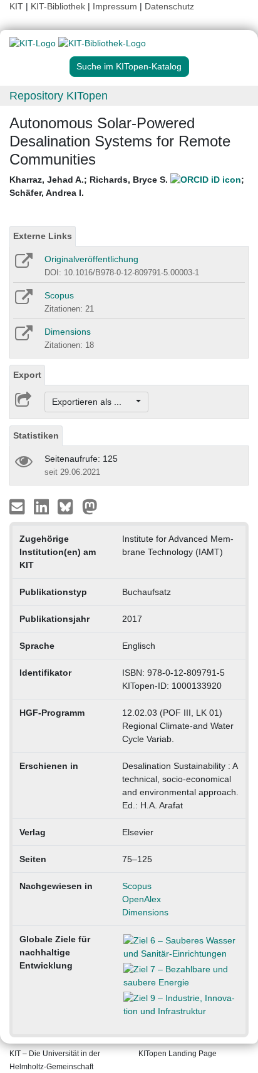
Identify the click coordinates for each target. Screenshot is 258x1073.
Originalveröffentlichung (91, 259)
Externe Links (42, 236)
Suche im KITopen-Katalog (129, 66)
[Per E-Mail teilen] (18, 506)
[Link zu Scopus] (23, 301)
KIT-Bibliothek (59, 6)
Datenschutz (169, 6)
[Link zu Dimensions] (23, 337)
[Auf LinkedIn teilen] (43, 506)
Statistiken (36, 435)
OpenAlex (141, 899)
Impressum (115, 6)
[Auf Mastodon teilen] (90, 506)
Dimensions (67, 332)
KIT (16, 6)
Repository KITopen (58, 95)
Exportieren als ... (93, 402)
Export (27, 375)
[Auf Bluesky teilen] (69, 506)
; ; (126, 186)
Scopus (59, 295)
